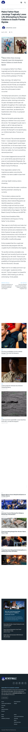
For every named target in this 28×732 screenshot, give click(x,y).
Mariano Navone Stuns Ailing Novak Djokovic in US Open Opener (13, 495)
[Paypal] (20, 683)
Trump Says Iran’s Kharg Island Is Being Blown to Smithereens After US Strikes (13, 550)
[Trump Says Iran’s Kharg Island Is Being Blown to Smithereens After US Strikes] (14, 560)
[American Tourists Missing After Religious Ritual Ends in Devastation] (14, 523)
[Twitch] (22, 683)
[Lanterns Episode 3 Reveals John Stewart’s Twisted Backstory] (14, 369)
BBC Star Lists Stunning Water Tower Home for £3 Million (12, 612)
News (2, 511)
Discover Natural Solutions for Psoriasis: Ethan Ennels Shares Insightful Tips (21, 286)
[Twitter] (25, 683)
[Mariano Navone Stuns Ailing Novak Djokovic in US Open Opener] (14, 504)
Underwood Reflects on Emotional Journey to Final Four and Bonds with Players (7, 286)
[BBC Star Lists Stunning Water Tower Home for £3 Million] (14, 605)
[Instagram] (17, 683)
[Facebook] (14, 683)
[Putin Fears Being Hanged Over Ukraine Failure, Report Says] (14, 541)
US (2, 492)
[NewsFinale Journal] (4, 27)
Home (2, 8)
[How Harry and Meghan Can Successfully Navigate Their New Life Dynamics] (14, 335)
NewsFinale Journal (9, 614)
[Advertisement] (14, 471)
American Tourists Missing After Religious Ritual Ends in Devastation (12, 513)
